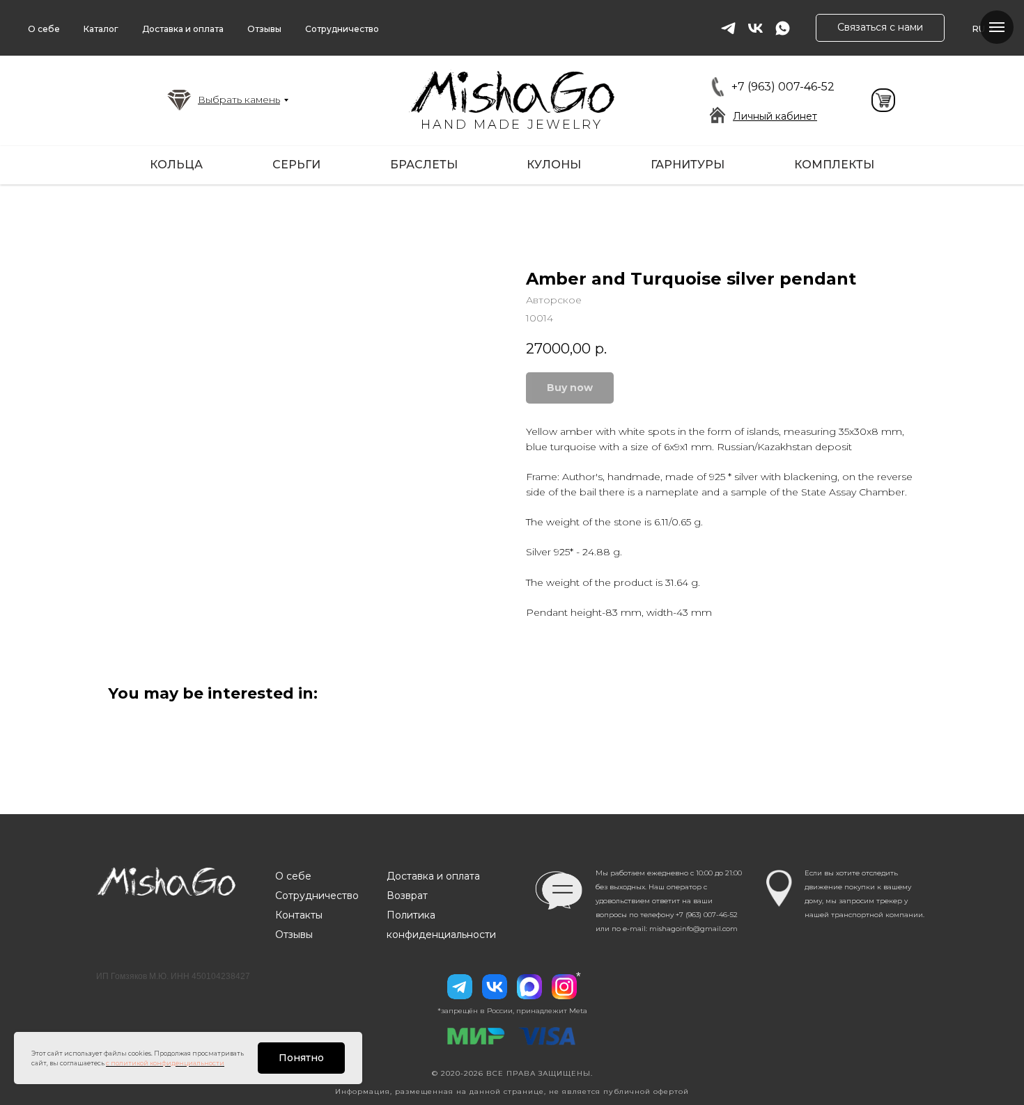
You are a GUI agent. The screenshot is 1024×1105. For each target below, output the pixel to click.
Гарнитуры (687, 164)
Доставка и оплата (183, 29)
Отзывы (264, 29)
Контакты (299, 915)
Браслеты (424, 164)
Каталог (101, 29)
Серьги (296, 164)
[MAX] (529, 986)
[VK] (494, 986)
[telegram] (728, 28)
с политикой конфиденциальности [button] (165, 1063)
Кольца (176, 164)
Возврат (407, 895)
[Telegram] (459, 986)
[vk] (755, 28)
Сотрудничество (342, 29)
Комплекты (834, 164)
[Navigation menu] (996, 27)
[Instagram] (564, 986)
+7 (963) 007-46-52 (783, 86)
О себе (44, 29)
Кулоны (554, 164)
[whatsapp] (782, 28)
